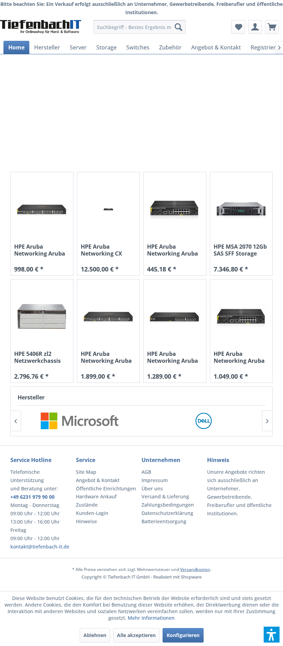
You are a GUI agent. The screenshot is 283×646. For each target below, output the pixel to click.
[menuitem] (140, 27)
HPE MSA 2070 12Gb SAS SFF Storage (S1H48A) (240, 250)
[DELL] (203, 421)
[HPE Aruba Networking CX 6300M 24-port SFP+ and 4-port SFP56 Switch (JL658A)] (108, 209)
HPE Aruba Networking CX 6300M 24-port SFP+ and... (107, 250)
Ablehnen (95, 635)
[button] (272, 635)
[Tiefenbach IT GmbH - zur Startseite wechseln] (40, 28)
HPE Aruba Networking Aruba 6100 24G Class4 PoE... (172, 357)
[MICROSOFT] (79, 421)
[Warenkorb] (272, 27)
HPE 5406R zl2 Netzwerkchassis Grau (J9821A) (37, 357)
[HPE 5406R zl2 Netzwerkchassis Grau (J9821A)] (42, 316)
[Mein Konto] (255, 27)
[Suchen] (178, 27)
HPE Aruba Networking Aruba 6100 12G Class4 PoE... (239, 357)
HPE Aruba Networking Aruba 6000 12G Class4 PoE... (172, 250)
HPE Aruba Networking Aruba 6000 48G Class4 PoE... (39, 250)
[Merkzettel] (238, 27)
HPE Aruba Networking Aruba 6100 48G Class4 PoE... (106, 357)
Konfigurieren (183, 635)
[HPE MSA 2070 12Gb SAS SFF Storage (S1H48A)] (241, 209)
